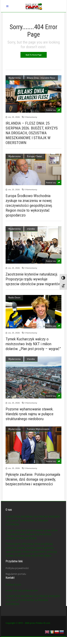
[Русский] (61, 631)
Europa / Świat (34, 156)
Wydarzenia (14, 77)
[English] (47, 631)
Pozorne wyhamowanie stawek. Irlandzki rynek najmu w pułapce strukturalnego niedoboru (30, 414)
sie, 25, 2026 (14, 117)
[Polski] (57, 631)
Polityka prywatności (17, 568)
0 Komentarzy (31, 117)
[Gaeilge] (52, 631)
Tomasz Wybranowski (38, 429)
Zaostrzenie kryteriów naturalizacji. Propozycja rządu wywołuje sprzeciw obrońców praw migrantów (33, 279)
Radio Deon (14, 297)
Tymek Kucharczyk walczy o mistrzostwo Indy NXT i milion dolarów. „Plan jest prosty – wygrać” (33, 344)
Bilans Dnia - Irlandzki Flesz (41, 77)
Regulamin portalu (16, 574)
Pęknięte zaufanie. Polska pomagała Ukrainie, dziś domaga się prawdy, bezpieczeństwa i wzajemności (33, 479)
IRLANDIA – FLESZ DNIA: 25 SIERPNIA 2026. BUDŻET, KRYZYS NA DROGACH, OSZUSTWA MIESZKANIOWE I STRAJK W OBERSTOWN (32, 133)
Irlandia (31, 228)
